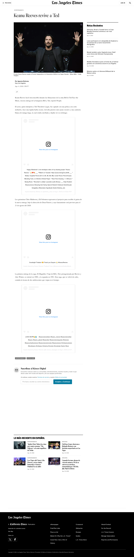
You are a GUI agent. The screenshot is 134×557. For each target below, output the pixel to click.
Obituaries (79, 528)
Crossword (79, 524)
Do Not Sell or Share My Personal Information (63, 552)
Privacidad (37, 552)
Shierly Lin (39, 191)
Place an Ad (54, 532)
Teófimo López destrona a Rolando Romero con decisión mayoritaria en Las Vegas (71, 447)
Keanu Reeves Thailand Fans (43, 266)
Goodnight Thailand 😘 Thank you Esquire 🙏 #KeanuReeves (48, 262)
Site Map (10, 531)
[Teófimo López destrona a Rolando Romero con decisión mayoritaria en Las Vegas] (54, 445)
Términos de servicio (43, 377)
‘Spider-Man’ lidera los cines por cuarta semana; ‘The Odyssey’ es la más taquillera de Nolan (36, 447)
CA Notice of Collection (46, 552)
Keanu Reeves (38, 350)
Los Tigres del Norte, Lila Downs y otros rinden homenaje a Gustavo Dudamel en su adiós (36, 463)
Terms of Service (30, 552)
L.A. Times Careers (107, 532)
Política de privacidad (61, 377)
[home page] (67, 3)
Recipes (78, 532)
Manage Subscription (108, 536)
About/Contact (106, 524)
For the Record (106, 528)
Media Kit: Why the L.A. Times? (60, 536)
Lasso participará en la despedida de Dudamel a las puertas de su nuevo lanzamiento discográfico (102, 42)
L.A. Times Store (81, 540)
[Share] (17, 91)
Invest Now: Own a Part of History (58, 541)
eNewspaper (54, 524)
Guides (78, 536)
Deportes (64, 441)
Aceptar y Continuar (62, 382)
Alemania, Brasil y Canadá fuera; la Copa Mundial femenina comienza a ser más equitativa (100, 31)
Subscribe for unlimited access (16, 528)
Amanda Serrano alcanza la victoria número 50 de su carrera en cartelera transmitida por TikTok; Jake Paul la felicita (71, 464)
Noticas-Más (30, 358)
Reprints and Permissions (109, 540)
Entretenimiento (19, 10)
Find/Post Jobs (55, 528)
